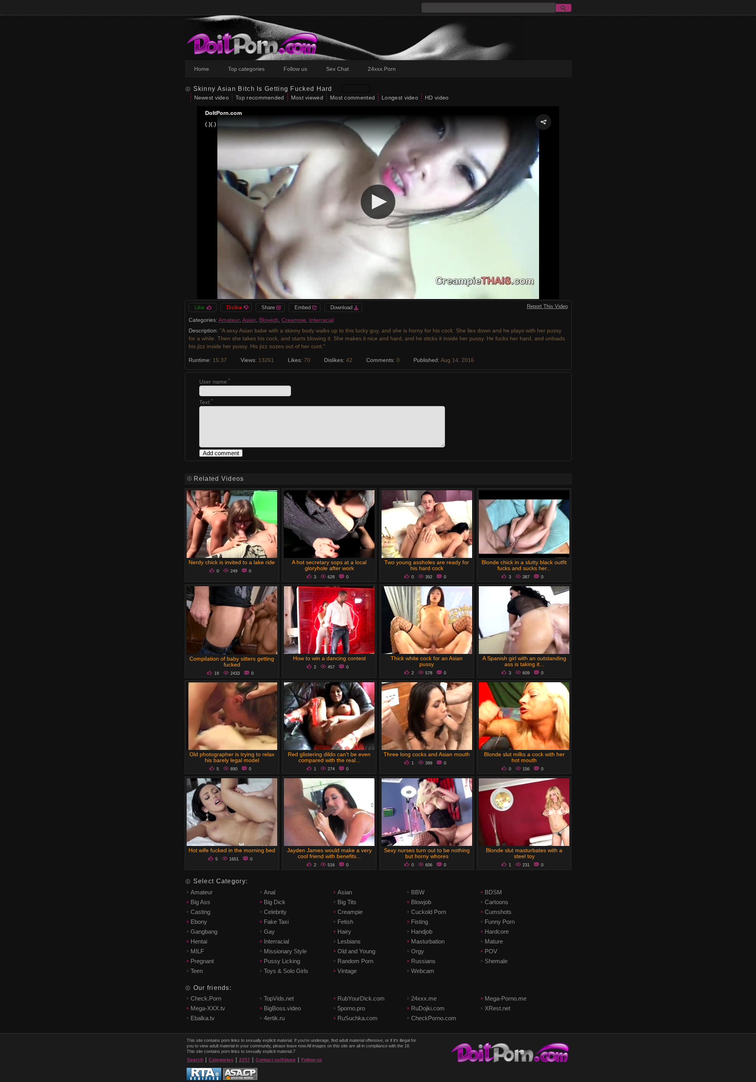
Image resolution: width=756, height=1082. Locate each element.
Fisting (419, 921)
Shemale (496, 961)
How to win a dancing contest (329, 658)
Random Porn (355, 961)
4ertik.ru (274, 1018)
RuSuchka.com (357, 1018)
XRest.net (497, 1008)
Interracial (321, 320)
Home (201, 69)
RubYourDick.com (361, 998)
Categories (221, 1060)
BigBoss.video (282, 1008)
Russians (423, 961)
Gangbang (204, 931)
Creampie (294, 320)
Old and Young (356, 951)
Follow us (295, 69)
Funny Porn (500, 921)
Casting (200, 911)
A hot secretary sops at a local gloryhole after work (329, 565)
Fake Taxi (276, 921)
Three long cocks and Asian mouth (427, 754)
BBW (417, 892)
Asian (249, 320)
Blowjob (268, 320)
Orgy (417, 951)
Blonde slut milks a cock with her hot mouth (524, 757)
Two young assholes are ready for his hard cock (426, 565)
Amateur (229, 320)
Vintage (347, 971)
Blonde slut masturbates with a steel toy (524, 853)
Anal (269, 892)
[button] (543, 122)
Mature (494, 941)
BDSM (493, 892)
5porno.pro (351, 1008)
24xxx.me (424, 998)
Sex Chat (337, 69)
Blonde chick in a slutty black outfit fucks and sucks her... (524, 565)
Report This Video (547, 306)
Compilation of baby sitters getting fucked (231, 661)
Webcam (422, 971)
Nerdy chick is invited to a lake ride (232, 562)
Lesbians (349, 941)
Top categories (246, 69)
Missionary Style (285, 951)
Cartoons (496, 902)
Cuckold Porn (428, 911)
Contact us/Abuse (276, 1060)
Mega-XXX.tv (208, 1008)
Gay (269, 931)
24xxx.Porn (382, 69)
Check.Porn (206, 998)
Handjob (421, 931)
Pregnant (202, 961)
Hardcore (497, 931)
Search (195, 1060)
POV (491, 951)
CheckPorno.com (433, 1018)
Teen (197, 971)
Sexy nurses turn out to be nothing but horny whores (427, 853)
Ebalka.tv (203, 1018)
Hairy (344, 931)
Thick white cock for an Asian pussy (427, 661)
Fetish (345, 921)
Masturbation (428, 941)
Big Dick (274, 902)
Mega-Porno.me (505, 998)
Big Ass (200, 902)
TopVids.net (279, 998)
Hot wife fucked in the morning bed (232, 850)
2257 (244, 1060)
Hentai (199, 941)
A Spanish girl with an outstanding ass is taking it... (524, 661)
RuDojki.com (428, 1008)
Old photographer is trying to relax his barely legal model (231, 757)
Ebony (199, 921)
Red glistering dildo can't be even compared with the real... (329, 757)
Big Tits (346, 902)
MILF (197, 951)
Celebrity (275, 911)
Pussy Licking (282, 961)
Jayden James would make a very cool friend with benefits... (329, 853)
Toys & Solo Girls (286, 971)
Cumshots (498, 911)
